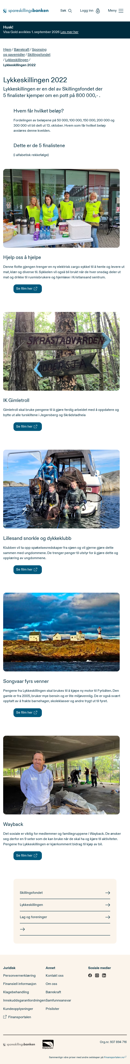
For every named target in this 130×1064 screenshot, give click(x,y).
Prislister (52, 1009)
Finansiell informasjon (19, 984)
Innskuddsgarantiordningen (24, 1000)
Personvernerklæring (19, 975)
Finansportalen (19, 1017)
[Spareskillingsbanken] (27, 10)
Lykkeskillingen (16, 60)
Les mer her (69, 32)
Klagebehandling (16, 992)
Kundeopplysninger (18, 1009)
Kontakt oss (55, 975)
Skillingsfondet (39, 54)
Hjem (7, 49)
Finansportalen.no (114, 1057)
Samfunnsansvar (58, 1000)
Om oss (51, 984)
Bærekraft (21, 49)
